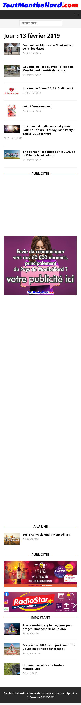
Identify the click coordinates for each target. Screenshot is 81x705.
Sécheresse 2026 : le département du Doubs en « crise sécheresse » (49, 646)
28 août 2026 (31, 539)
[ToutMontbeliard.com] (40, 8)
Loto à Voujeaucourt (37, 106)
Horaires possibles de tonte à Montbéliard (43, 667)
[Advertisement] (37, 207)
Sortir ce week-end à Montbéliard (46, 534)
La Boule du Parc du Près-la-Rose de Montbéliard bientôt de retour (48, 68)
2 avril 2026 (31, 673)
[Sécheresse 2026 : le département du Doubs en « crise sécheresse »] (12, 649)
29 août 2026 (31, 633)
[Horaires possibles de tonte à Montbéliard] (12, 669)
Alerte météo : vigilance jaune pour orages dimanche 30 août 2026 (48, 627)
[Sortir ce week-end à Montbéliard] (12, 539)
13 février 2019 (33, 53)
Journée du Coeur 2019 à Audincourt (48, 88)
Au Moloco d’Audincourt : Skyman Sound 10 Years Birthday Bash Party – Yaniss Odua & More (49, 130)
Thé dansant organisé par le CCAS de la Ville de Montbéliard (49, 153)
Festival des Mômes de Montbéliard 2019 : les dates (48, 46)
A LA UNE (40, 527)
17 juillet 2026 (32, 653)
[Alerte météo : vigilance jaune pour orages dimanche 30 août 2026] (12, 629)
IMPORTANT (40, 617)
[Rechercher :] (40, 23)
